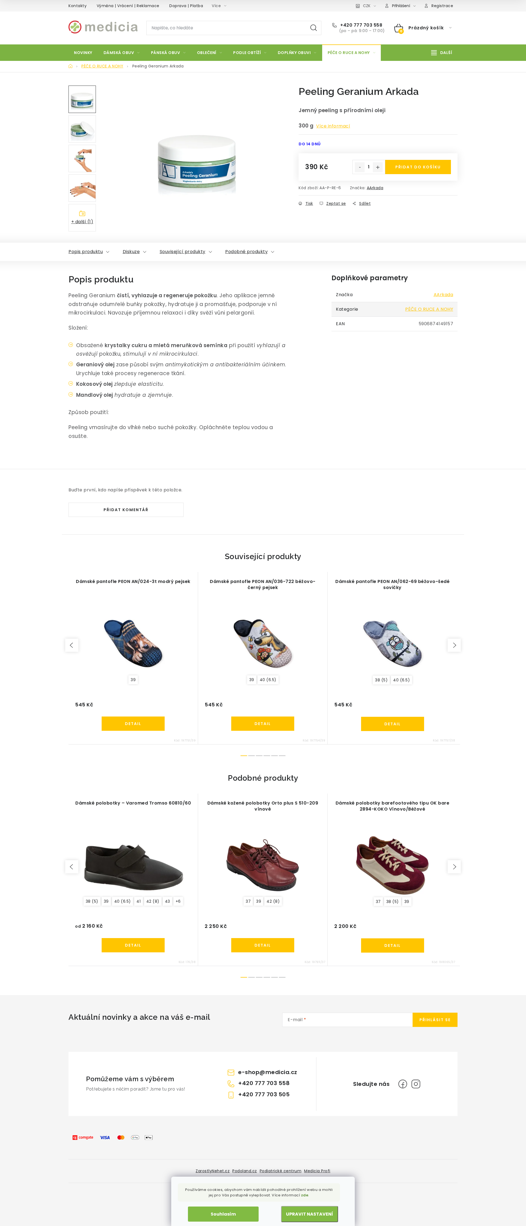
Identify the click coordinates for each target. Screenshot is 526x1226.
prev (71, 645)
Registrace (442, 6)
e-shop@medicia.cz (267, 1072)
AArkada (375, 188)
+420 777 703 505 (264, 1094)
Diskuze (131, 251)
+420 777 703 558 (360, 25)
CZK (366, 6)
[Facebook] (402, 1084)
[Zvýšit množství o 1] (378, 167)
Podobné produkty (246, 251)
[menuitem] (83, 52)
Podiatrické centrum (281, 1171)
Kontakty (77, 6)
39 (133, 680)
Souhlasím (223, 1214)
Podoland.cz (244, 1171)
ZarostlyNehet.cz (213, 1171)
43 (167, 901)
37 (248, 901)
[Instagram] (415, 1084)
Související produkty (182, 251)
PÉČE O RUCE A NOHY (429, 309)
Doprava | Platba (186, 6)
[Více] (442, 52)
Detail (133, 724)
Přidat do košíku (418, 167)
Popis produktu (85, 251)
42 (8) (152, 901)
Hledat (313, 28)
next (454, 645)
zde (304, 1195)
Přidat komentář (126, 510)
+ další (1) (82, 222)
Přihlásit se (435, 1020)
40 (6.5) (268, 680)
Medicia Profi (317, 1171)
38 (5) (381, 680)
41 (138, 901)
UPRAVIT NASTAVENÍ (309, 1214)
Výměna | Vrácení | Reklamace (128, 6)
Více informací (333, 126)
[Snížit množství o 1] (360, 167)
